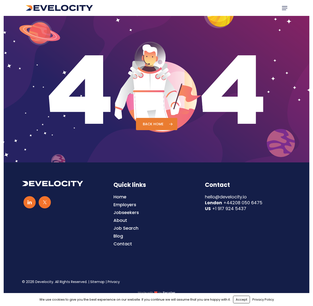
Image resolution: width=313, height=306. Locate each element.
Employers (124, 205)
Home (119, 197)
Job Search (125, 228)
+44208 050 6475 (242, 203)
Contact (122, 244)
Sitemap (97, 281)
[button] (284, 8)
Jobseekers (126, 212)
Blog (118, 236)
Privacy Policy (263, 299)
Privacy (114, 281)
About (120, 220)
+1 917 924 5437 (229, 208)
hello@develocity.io (226, 197)
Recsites (169, 293)
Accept (241, 299)
